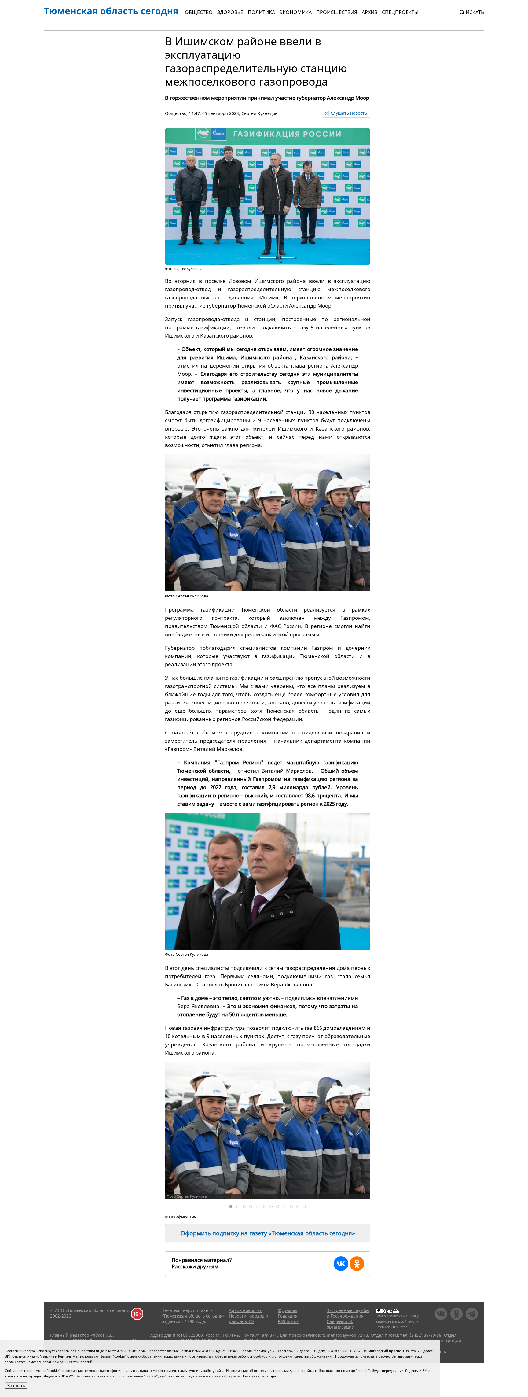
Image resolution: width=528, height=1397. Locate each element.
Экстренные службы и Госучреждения (348, 1313)
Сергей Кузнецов (259, 113)
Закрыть (16, 1385)
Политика (261, 12)
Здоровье (230, 12)
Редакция (288, 1316)
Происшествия (336, 12)
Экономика (296, 12)
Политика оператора (258, 1376)
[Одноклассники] (357, 1263)
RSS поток (288, 1321)
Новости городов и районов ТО (248, 1318)
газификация (182, 1217)
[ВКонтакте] (341, 1263)
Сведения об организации (340, 1324)
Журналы (287, 1310)
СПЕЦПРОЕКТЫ (400, 12)
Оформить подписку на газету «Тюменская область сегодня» (268, 1233)
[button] (359, 1130)
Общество (199, 12)
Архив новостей (245, 1310)
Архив (369, 12)
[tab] (230, 1206)
